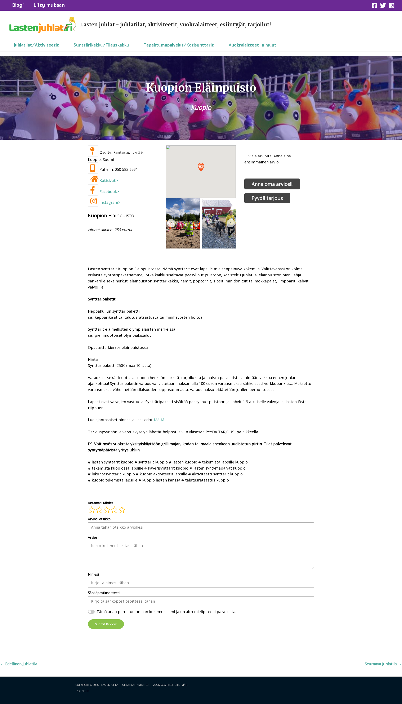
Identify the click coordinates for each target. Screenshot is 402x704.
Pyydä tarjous (267, 198)
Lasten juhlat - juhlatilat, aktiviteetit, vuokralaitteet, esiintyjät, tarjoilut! (175, 24)
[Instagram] (392, 6)
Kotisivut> (108, 180)
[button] (201, 167)
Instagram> (109, 202)
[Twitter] (383, 6)
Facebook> (109, 191)
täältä (159, 419)
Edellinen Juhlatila (18, 663)
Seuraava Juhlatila (383, 663)
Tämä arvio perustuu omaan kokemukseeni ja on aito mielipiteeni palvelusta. (166, 611)
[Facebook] (374, 6)
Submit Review (106, 624)
